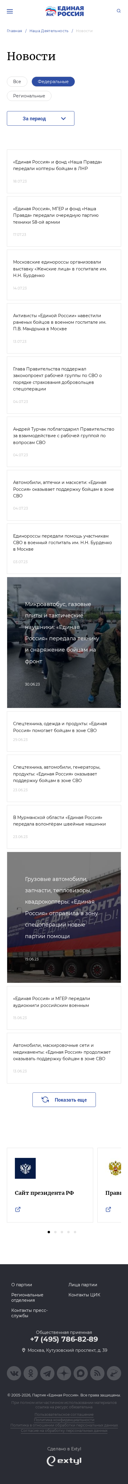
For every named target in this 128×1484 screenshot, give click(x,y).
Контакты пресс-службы (29, 1313)
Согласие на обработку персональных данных (64, 1430)
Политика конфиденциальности (64, 1420)
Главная (14, 31)
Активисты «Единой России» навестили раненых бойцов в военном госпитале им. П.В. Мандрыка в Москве (59, 322)
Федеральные (53, 81)
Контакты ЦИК (84, 1295)
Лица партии (82, 1284)
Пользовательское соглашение (64, 1414)
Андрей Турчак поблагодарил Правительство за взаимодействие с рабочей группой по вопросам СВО (63, 435)
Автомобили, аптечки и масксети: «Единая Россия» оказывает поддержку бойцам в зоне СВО (63, 489)
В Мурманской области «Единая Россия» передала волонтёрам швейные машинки (59, 821)
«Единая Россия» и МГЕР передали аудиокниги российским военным (51, 1002)
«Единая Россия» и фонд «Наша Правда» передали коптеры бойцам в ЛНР (57, 165)
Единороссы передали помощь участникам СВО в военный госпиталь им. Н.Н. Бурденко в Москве (62, 542)
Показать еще (71, 1100)
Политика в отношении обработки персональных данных (64, 1425)
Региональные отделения (27, 1297)
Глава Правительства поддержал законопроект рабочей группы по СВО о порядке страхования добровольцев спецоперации (57, 379)
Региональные (29, 96)
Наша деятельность (49, 31)
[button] (49, 1232)
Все (17, 81)
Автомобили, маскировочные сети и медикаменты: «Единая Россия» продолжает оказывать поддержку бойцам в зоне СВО (62, 1052)
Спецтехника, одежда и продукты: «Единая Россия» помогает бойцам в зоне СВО (60, 727)
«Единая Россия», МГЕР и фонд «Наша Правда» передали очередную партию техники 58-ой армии (56, 215)
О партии (21, 1284)
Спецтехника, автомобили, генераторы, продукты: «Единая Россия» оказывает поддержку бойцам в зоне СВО (56, 773)
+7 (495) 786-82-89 (64, 1339)
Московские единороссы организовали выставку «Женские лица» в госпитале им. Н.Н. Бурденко (60, 268)
